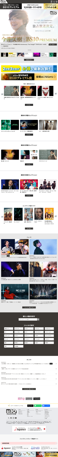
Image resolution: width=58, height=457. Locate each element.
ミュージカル (17, 332)
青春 (5, 346)
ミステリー (47, 339)
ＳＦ (5, 332)
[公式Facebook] (11, 418)
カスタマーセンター (47, 415)
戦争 (5, 342)
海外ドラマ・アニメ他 (29, 416)
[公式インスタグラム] (13, 418)
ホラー (26, 332)
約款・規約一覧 (46, 413)
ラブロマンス (47, 328)
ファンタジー (37, 339)
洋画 (27, 413)
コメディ (16, 335)
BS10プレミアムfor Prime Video (20, 413)
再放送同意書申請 (47, 412)
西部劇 (46, 342)
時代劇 (16, 342)
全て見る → (29, 105)
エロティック (7, 335)
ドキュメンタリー (48, 335)
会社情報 (46, 418)
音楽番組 (16, 346)
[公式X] (9, 418)
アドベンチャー (38, 332)
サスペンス (17, 328)
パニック (6, 339)
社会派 (36, 342)
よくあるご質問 (46, 414)
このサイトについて (47, 416)
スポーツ (26, 335)
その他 (36, 335)
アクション (37, 328)
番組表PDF (28, 412)
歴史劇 (26, 342)
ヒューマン (17, 339)
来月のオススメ (20, 412)
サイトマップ (46, 417)
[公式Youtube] (16, 418)
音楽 (27, 415)
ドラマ (26, 328)
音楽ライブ (7, 328)
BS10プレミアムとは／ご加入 (38, 411)
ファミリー (27, 339)
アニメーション (48, 332)
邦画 (27, 414)
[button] (1, 25)
